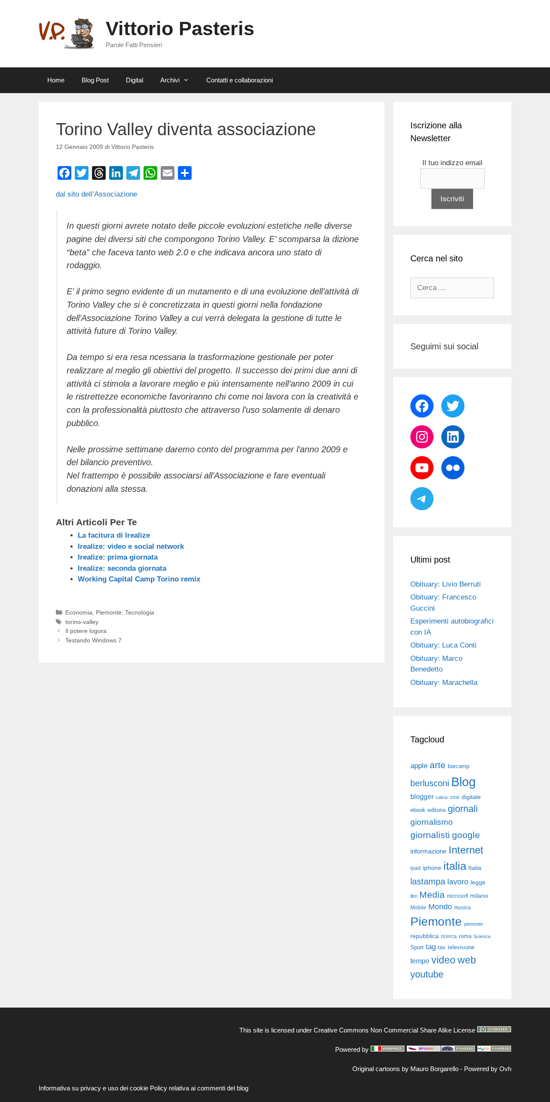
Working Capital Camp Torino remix (139, 579)
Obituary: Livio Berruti (445, 584)
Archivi (170, 80)
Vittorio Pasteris (180, 28)
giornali (463, 808)
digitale (471, 797)
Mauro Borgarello (434, 1068)
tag (431, 946)
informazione (428, 851)
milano (479, 895)
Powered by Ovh (487, 1068)
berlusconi (429, 783)
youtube (426, 974)
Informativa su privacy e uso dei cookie (93, 1088)
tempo (419, 961)
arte (438, 765)
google (466, 835)
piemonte (473, 923)
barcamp (458, 766)
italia (454, 866)
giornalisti (430, 835)
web (467, 960)
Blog (463, 782)
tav (442, 947)
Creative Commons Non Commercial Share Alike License (394, 1030)
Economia (78, 612)
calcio (442, 797)
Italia (474, 868)
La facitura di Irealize (114, 535)
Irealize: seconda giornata (122, 568)
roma (465, 936)
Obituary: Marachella (443, 682)
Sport (417, 947)
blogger (422, 796)
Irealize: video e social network (131, 546)
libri (413, 896)
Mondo (440, 906)
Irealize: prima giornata (118, 557)
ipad (415, 868)
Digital (134, 80)
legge (478, 882)
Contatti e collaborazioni (239, 80)
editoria (437, 810)
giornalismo (431, 821)
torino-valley (81, 621)
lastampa (427, 881)
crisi (454, 797)
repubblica (424, 935)
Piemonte (109, 612)
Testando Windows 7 (93, 640)
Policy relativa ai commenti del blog (199, 1088)
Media (432, 894)
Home (55, 80)
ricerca (449, 936)
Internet (466, 850)
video (443, 960)
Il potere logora (86, 630)
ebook (417, 810)
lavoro (457, 882)
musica (462, 908)
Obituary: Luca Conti (443, 645)
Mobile (418, 908)
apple (419, 766)
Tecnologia (139, 612)
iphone (432, 868)
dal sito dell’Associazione (96, 194)
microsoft (457, 896)
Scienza (482, 936)
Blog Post (95, 80)
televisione (461, 947)
